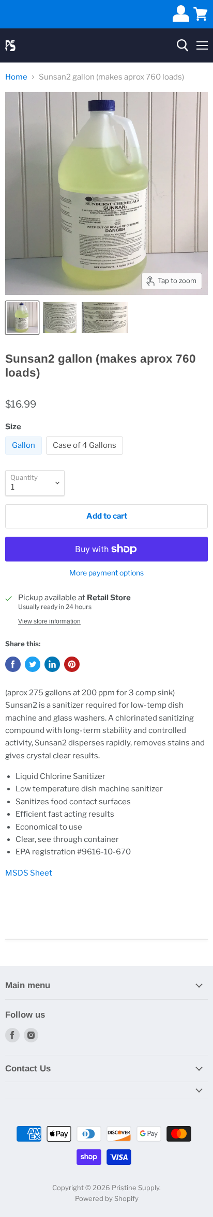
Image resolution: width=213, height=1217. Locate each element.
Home (16, 77)
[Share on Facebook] (13, 664)
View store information (49, 621)
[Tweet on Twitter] (32, 664)
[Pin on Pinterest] (72, 664)
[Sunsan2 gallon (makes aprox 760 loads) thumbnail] (22, 317)
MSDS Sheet (28, 873)
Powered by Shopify (107, 1198)
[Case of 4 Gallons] (86, 457)
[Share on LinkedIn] (52, 664)
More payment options (106, 573)
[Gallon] (24, 457)
